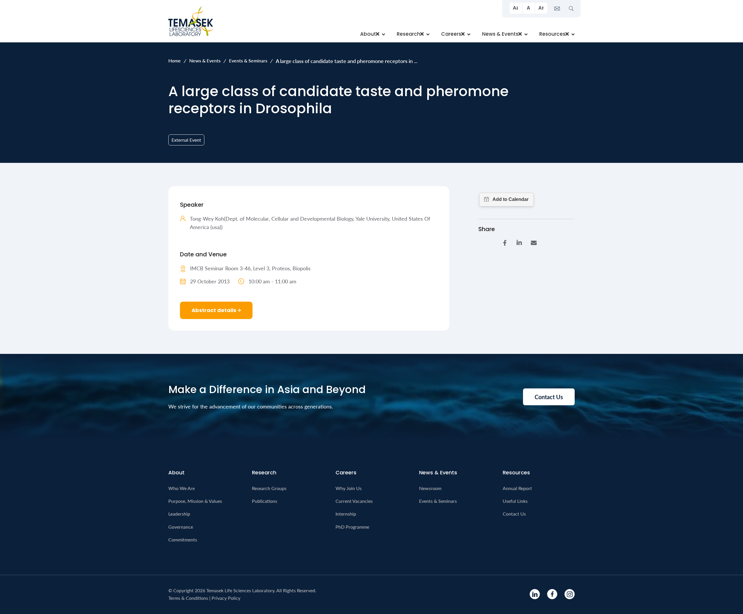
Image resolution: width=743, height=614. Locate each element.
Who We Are (181, 488)
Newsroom (430, 488)
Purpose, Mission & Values (195, 501)
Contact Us (514, 513)
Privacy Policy (226, 598)
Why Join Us (349, 488)
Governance (180, 527)
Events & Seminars (248, 60)
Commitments (182, 539)
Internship (346, 513)
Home (174, 60)
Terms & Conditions (188, 598)
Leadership (179, 513)
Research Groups (269, 488)
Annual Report (517, 488)
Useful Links (515, 501)
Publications (264, 501)
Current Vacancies (354, 501)
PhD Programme (352, 527)
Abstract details (214, 310)
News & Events (205, 60)
